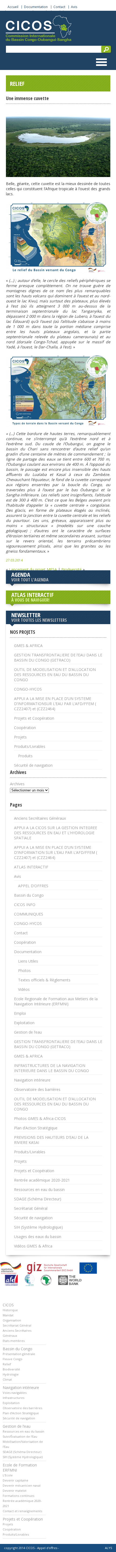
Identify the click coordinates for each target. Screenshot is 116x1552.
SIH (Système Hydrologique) (38, 1227)
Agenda (30, 576)
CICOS (8, 1304)
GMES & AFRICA (28, 645)
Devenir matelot (14, 1491)
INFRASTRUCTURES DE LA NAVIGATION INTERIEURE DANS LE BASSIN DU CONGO (51, 1068)
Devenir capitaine (15, 1480)
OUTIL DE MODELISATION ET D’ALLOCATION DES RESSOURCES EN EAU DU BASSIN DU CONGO (55, 674)
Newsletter (39, 617)
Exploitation (24, 1022)
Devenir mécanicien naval (21, 1485)
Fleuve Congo (12, 1359)
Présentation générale (19, 1354)
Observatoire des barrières (37, 1089)
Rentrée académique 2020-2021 (42, 1180)
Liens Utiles (28, 961)
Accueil (13, 7)
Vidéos (24, 989)
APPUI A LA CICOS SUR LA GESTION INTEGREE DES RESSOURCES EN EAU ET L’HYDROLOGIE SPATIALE (55, 832)
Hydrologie (11, 1374)
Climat (7, 1379)
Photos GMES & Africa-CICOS (40, 1118)
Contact (59, 7)
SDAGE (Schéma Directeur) (37, 1198)
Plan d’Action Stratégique (35, 1127)
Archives (17, 783)
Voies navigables (14, 1393)
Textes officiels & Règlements (44, 979)
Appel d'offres (47, 1548)
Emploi (20, 1013)
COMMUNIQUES (28, 914)
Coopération (25, 727)
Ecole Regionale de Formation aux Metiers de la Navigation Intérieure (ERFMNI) (56, 1001)
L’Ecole (8, 1475)
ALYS (108, 1548)
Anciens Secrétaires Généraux (40, 818)
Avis (74, 7)
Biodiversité (71, 569)
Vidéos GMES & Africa (33, 1246)
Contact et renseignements (22, 1511)
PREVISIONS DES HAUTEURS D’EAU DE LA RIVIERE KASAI (51, 1140)
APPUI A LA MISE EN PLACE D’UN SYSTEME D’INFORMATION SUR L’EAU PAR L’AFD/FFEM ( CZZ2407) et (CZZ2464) (55, 852)
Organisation (12, 1320)
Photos (24, 970)
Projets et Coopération (25, 12)
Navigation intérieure (32, 1080)
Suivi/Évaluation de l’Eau (20, 1436)
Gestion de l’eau (28, 1032)
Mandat (8, 1315)
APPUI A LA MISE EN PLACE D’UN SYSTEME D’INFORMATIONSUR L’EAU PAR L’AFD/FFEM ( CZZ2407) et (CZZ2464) (55, 703)
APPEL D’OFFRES (33, 885)
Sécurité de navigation (65, 12)
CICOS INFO (24, 904)
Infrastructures (13, 1398)
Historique (10, 1310)
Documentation (36, 7)
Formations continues (18, 1496)
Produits (25, 755)
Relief (7, 1364)
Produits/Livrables (29, 746)
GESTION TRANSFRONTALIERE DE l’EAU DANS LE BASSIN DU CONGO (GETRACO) (58, 657)
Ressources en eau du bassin (39, 1189)
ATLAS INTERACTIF (32, 597)
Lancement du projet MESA (33, 569)
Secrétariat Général (30, 1208)
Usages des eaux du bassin (37, 1236)
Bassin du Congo (29, 895)
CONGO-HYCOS (28, 689)
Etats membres (14, 1341)
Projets (20, 737)
